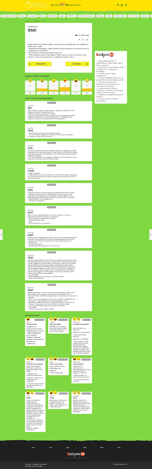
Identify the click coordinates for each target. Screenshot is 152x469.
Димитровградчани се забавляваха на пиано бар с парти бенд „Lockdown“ (109, 63)
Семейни (52, 322)
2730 (119, 447)
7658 (84, 447)
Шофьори (32, 27)
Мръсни (145, 16)
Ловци (108, 16)
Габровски (52, 16)
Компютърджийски (86, 16)
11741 (50, 447)
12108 (28, 398)
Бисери (22, 16)
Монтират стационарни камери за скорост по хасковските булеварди (110, 69)
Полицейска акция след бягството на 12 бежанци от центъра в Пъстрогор (108, 84)
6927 (30, 235)
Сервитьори (76, 362)
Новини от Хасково (39, 464)
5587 (101, 447)
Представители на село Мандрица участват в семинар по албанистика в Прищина (109, 90)
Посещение (31, 324)
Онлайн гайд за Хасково (33, 466)
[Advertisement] (111, 35)
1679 (30, 130)
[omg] (51, 319)
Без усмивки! (55, 324)
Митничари (134, 16)
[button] (118, 5)
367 (30, 108)
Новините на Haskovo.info (105, 54)
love (65, 93)
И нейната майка (81, 324)
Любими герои (120, 16)
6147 (30, 212)
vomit (42, 93)
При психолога (56, 364)
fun (54, 93)
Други (62, 16)
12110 (75, 398)
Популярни (58, 4)
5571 (33, 447)
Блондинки (32, 16)
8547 (31, 290)
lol (76, 93)
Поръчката (78, 364)
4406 (31, 170)
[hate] (78, 319)
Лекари (100, 16)
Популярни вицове (9, 16)
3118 (30, 148)
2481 (67, 447)
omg (87, 93)
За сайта (28, 464)
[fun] (74, 319)
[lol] (28, 319)
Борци (42, 16)
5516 (30, 190)
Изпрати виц (74, 5)
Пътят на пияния (34, 364)
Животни (71, 16)
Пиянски (28, 362)
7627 (30, 257)
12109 (52, 398)
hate (30, 93)
